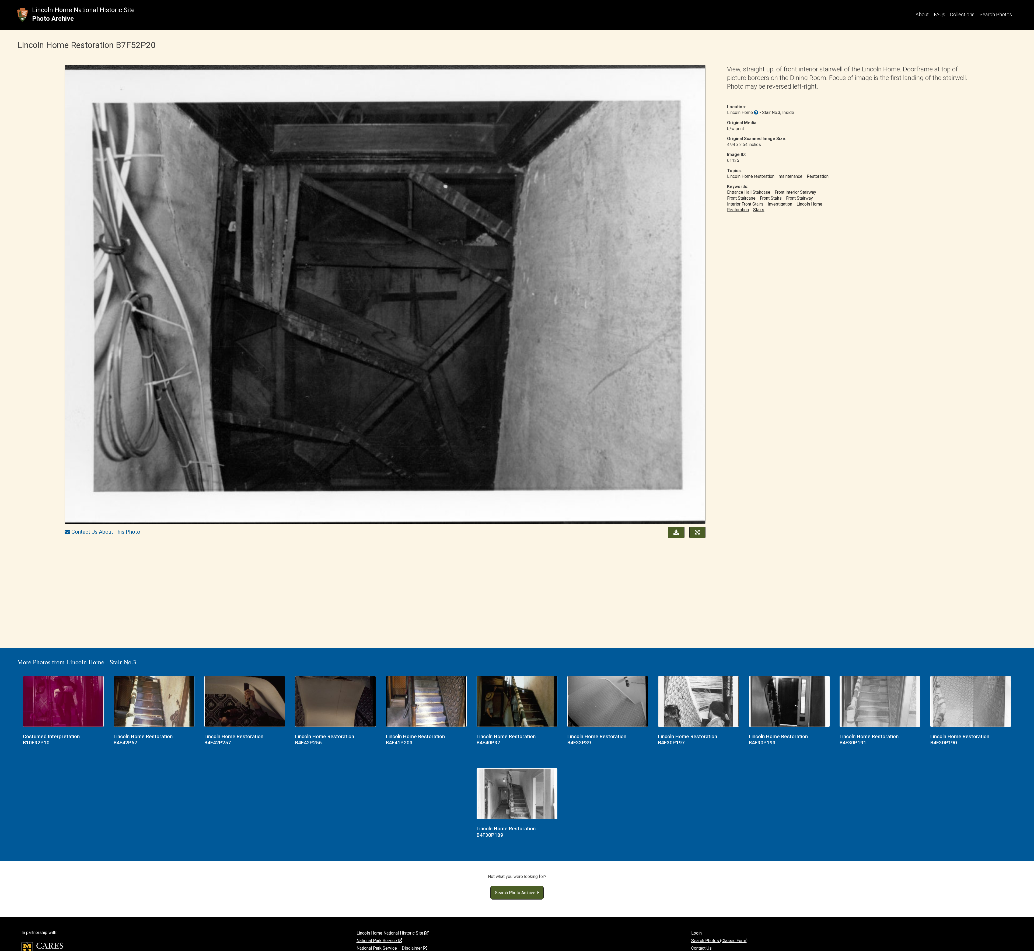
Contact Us (701, 948)
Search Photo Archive (516, 892)
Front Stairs (771, 198)
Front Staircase (741, 198)
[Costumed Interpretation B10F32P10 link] (63, 702)
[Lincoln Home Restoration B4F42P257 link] (244, 702)
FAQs (939, 14)
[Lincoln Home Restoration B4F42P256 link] (335, 702)
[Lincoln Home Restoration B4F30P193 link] (789, 702)
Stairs (758, 209)
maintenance (790, 176)
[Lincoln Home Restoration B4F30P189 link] (517, 794)
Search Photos (996, 14)
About (922, 14)
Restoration (818, 176)
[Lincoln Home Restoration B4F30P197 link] (698, 702)
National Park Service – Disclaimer (390, 948)
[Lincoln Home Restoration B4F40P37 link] (517, 702)
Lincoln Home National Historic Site (83, 10)
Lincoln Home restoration (750, 176)
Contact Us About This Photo (105, 532)
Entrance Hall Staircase (748, 192)
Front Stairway (799, 198)
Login (696, 933)
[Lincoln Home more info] (756, 112)
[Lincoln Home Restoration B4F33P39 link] (607, 702)
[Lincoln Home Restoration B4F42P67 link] (154, 702)
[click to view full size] (385, 295)
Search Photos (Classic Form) (719, 940)
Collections (962, 14)
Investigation (780, 204)
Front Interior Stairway (795, 192)
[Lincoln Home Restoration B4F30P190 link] (970, 702)
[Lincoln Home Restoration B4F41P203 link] (426, 702)
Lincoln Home (809, 204)
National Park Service (377, 940)
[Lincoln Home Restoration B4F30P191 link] (880, 702)
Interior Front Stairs (745, 204)
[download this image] (674, 532)
